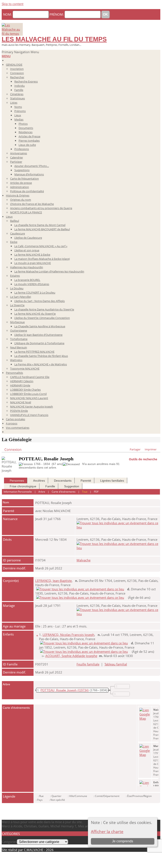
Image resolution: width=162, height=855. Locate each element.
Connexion (13, 449)
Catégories (9, 842)
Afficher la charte (107, 831)
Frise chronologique (23, 486)
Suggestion (71, 486)
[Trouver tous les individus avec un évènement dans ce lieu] (117, 527)
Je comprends (122, 841)
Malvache (83, 560)
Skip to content (12, 4)
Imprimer (151, 449)
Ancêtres (39, 480)
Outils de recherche (143, 459)
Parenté (86, 480)
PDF (96, 491)
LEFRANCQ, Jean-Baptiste (53, 581)
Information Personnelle (18, 491)
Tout (84, 491)
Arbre (41, 491)
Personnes (17, 480)
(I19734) (83, 690)
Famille (50, 486)
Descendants (63, 480)
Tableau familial (115, 664)
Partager (135, 449)
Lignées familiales (112, 480)
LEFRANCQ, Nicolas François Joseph (68, 635)
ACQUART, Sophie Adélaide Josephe (71, 656)
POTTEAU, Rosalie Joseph (58, 690)
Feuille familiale (88, 664)
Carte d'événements (64, 491)
